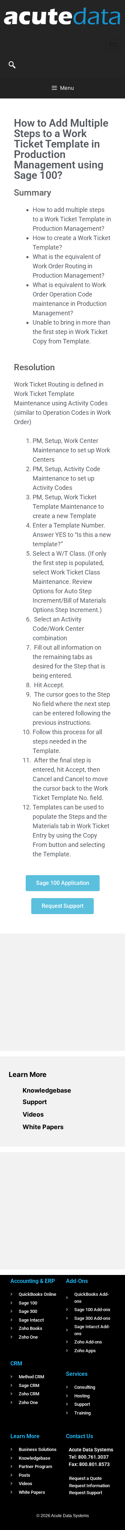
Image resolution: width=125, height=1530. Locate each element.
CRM (16, 1363)
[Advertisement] (61, 991)
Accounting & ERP (32, 1281)
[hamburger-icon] (114, 45)
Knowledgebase (47, 1090)
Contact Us (79, 1436)
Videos (33, 1114)
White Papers (43, 1127)
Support (35, 1101)
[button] (12, 65)
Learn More (28, 1074)
